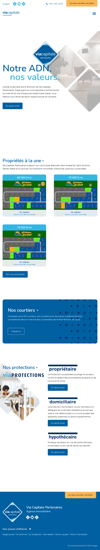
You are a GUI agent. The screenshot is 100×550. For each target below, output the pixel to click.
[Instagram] (23, 3)
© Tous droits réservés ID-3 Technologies (82, 546)
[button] (94, 13)
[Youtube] (19, 3)
